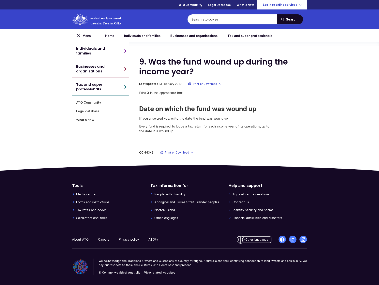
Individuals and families (142, 36)
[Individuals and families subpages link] (125, 51)
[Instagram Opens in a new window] (303, 239)
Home (109, 36)
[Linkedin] (292, 239)
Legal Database (219, 5)
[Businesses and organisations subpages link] (125, 69)
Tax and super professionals (249, 36)
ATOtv (153, 239)
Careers (103, 239)
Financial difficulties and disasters (257, 218)
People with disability (170, 194)
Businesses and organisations (194, 36)
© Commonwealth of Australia (119, 272)
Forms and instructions (92, 202)
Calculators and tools (91, 218)
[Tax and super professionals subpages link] (125, 87)
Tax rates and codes (91, 210)
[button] (205, 84)
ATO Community (190, 5)
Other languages (166, 218)
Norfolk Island (164, 210)
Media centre (86, 194)
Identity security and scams (253, 210)
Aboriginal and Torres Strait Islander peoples (186, 202)
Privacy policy (129, 239)
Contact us (241, 202)
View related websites (159, 272)
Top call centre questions (251, 194)
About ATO (80, 239)
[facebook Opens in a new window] (282, 239)
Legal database (87, 111)
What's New (245, 5)
